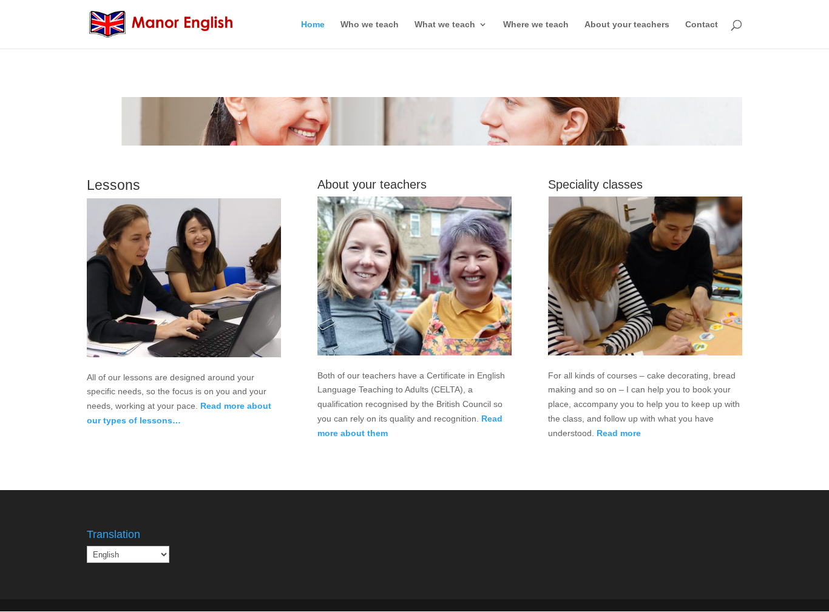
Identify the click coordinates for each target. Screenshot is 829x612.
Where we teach (536, 24)
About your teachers (626, 24)
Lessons (414, 114)
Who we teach (369, 24)
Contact (701, 24)
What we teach (444, 24)
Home (313, 24)
